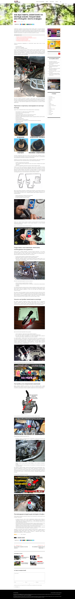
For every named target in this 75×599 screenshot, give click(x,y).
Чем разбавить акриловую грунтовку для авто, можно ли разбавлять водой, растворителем (54, 74)
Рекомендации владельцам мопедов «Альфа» (23, 40)
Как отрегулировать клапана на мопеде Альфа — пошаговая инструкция (24, 564)
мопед (23, 537)
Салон (50, 106)
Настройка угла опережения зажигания (22, 39)
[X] (24, 24)
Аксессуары (52, 1)
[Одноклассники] (21, 24)
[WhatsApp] (31, 24)
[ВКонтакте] (20, 24)
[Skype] (32, 24)
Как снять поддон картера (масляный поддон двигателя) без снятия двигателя (54, 66)
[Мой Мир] (22, 24)
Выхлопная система (52, 97)
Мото (15, 21)
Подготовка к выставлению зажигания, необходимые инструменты (26, 37)
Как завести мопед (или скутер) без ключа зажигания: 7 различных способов (41, 564)
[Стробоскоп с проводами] (29, 317)
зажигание (19, 537)
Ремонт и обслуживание (40, 1)
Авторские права (15, 592)
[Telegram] (33, 24)
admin (19, 21)
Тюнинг (47, 1)
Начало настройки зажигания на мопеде (22, 38)
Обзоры (50, 103)
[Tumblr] (28, 24)
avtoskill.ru (54, 592)
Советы (57, 1)
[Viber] (30, 24)
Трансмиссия (51, 111)
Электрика (50, 114)
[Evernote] (26, 24)
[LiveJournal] (27, 24)
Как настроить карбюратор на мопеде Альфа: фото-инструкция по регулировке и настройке (54, 69)
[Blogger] (25, 24)
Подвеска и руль (51, 104)
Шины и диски (51, 113)
